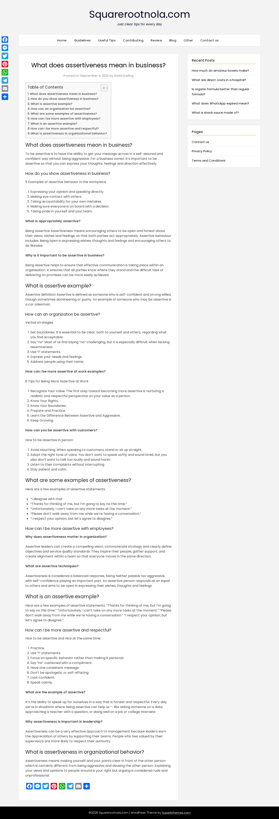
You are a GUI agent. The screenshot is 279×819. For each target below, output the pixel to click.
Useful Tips (107, 40)
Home (62, 40)
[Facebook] (5, 40)
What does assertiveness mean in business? (63, 94)
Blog (172, 40)
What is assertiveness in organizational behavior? (69, 133)
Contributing (133, 40)
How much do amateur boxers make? (220, 70)
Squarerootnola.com (139, 14)
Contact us (209, 40)
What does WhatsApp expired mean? (220, 103)
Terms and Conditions (208, 160)
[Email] (5, 88)
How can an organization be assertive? (60, 109)
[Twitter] (5, 56)
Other (188, 40)
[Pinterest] (5, 64)
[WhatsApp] (5, 72)
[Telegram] (5, 80)
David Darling (123, 75)
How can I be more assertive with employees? (65, 119)
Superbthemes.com (176, 813)
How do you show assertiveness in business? (64, 99)
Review (156, 40)
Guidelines (82, 40)
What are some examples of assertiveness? (64, 114)
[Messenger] (5, 48)
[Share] (5, 97)
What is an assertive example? (54, 124)
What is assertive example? (51, 104)
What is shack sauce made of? (215, 112)
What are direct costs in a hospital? (219, 80)
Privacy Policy (202, 151)
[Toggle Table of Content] (102, 87)
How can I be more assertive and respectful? (65, 129)
